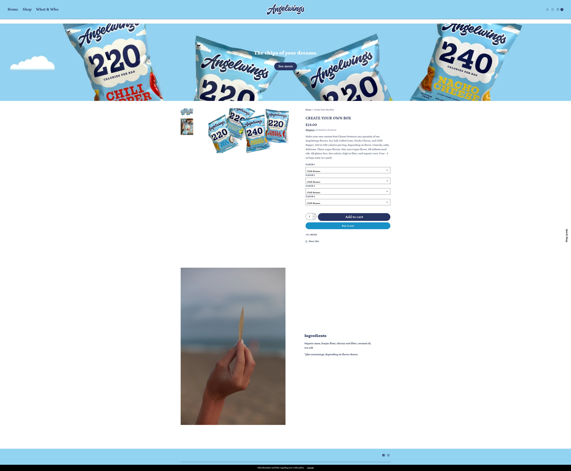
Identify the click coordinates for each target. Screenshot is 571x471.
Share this (314, 241)
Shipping (310, 130)
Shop (27, 9)
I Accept (310, 468)
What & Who (47, 9)
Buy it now (348, 226)
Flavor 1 (310, 165)
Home (13, 9)
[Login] (547, 9)
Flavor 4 (310, 197)
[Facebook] (383, 455)
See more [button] (285, 66)
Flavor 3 (310, 186)
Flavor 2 (310, 175)
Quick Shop (566, 235)
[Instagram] (388, 455)
